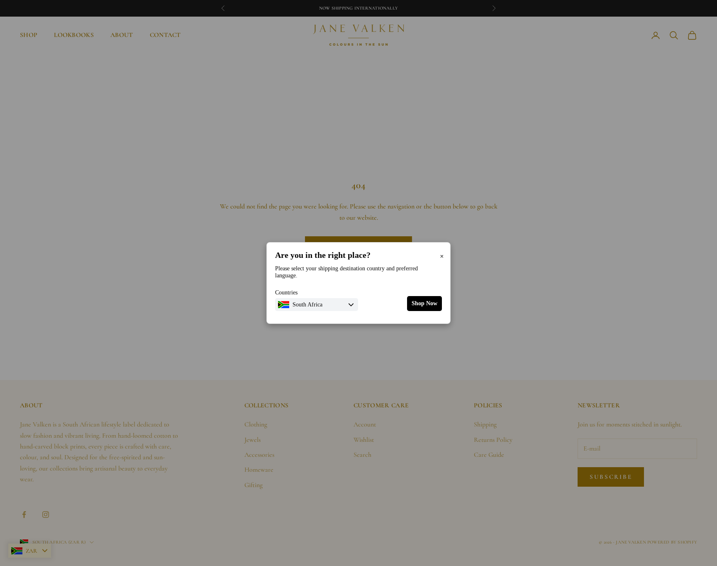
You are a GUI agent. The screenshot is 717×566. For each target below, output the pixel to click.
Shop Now (424, 303)
